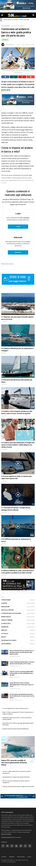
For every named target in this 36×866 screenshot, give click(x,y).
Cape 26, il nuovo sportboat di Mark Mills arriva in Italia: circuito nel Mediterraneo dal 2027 (21, 673)
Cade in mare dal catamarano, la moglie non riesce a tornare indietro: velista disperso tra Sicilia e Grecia (17, 445)
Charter (4, 603)
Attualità (4, 633)
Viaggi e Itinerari (6, 620)
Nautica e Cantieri (7, 610)
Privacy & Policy (21, 856)
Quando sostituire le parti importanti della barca (16, 729)
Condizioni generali (6, 837)
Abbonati (18, 252)
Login (18, 226)
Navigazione (21, 25)
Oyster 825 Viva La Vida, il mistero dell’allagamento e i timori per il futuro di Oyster (21, 684)
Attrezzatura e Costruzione (11, 613)
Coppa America (6, 643)
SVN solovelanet (5, 25)
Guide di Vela (14, 25)
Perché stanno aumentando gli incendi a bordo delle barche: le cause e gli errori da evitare (22, 696)
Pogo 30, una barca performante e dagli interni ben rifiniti (18, 786)
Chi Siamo (3, 856)
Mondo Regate (6, 616)
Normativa (4, 627)
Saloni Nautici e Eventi (8, 640)
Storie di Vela (5, 623)
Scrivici (29, 856)
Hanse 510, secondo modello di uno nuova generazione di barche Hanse (14, 762)
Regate (3, 637)
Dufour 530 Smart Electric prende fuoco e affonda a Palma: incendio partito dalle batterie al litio (22, 652)
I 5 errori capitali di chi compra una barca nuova (15, 708)
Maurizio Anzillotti (6, 834)
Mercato (4, 630)
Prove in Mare (5, 600)
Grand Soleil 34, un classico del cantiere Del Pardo (16, 777)
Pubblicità (11, 856)
